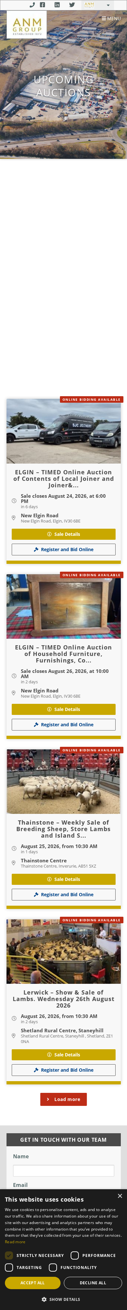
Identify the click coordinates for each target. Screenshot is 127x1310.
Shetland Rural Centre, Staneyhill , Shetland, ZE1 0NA (67, 1038)
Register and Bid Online (67, 549)
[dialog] (63, 1249)
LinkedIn (57, 5)
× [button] (119, 1196)
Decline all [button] (93, 1283)
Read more (15, 1242)
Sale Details (67, 534)
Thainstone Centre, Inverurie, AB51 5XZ (58, 866)
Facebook (42, 5)
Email (20, 1185)
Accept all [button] (33, 1283)
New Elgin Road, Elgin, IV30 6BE (50, 521)
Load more (67, 1099)
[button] (63, 1299)
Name (21, 1156)
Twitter (72, 5)
